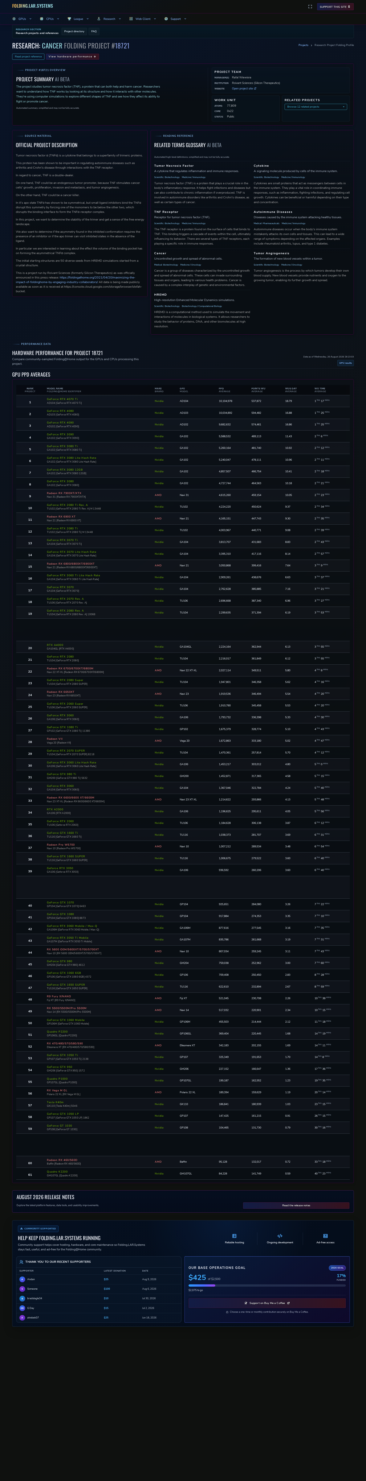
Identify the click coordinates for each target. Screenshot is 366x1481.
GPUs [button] (22, 19)
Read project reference (28, 56)
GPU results (345, 363)
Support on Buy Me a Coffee (267, 1303)
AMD (158, 495)
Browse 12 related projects (303, 107)
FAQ (94, 31)
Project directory (74, 31)
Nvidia (159, 401)
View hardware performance (70, 56)
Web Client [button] (143, 19)
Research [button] (109, 19)
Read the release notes (296, 1205)
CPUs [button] (50, 19)
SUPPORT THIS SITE (334, 7)
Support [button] (176, 19)
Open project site (243, 88)
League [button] (78, 19)
